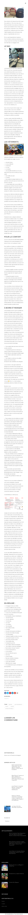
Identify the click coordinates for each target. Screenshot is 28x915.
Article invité (4, 906)
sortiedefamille (18, 704)
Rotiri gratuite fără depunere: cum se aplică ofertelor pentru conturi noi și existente (17, 767)
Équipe (3, 901)
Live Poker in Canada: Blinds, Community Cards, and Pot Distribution (17, 788)
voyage (12, 706)
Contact (3, 903)
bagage (10, 704)
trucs (6, 706)
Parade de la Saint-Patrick (16, 873)
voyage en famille (9, 708)
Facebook (7, 817)
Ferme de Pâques (14, 882)
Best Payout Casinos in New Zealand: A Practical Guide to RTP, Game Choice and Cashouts (18, 778)
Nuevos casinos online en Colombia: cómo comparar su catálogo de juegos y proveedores (17, 798)
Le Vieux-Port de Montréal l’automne (17, 807)
